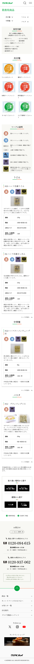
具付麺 (8, 17)
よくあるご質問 (16, 532)
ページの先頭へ (25, 317)
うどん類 (10, 504)
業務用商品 (11, 515)
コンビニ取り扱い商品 (10, 488)
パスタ (23, 22)
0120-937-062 (19, 562)
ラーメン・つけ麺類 (23, 504)
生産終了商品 (24, 515)
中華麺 (8, 21)
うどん (23, 17)
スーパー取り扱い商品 (23, 488)
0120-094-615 (19, 543)
